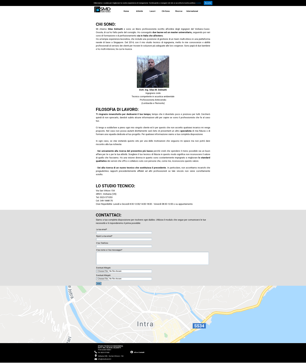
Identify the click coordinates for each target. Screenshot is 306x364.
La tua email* (101, 229)
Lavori (152, 11)
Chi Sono (166, 11)
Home (126, 11)
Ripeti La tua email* (104, 236)
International (192, 11)
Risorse (178, 11)
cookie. (198, 3)
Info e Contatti (139, 352)
